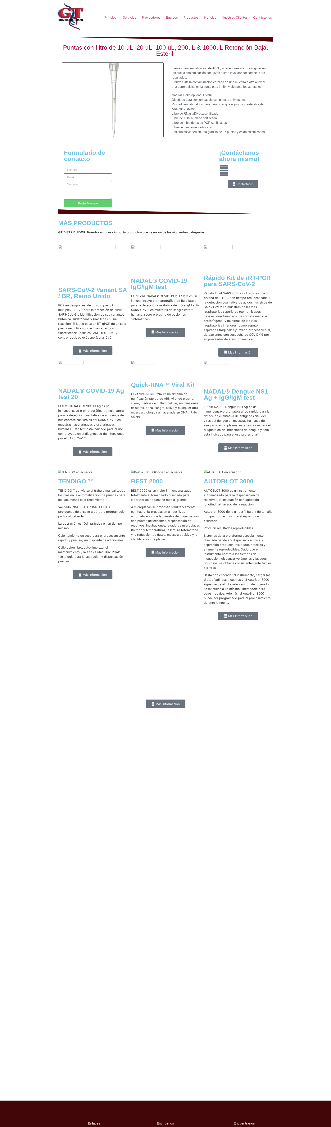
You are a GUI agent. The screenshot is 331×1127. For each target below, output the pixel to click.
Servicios (129, 17)
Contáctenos (262, 17)
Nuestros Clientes (234, 17)
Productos (191, 17)
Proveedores (151, 17)
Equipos (172, 17)
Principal (111, 17)
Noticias (210, 17)
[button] (66, 100)
